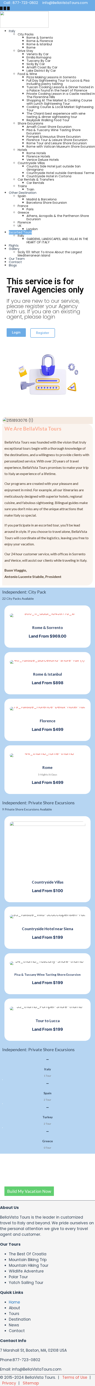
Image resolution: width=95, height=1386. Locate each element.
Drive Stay (25, 51)
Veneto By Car (38, 54)
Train (30, 189)
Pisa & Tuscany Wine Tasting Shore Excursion (54, 132)
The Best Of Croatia (27, 1254)
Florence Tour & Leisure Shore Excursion (57, 140)
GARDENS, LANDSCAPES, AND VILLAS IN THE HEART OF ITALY (57, 240)
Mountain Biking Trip (28, 1259)
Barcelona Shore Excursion (47, 202)
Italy (12, 31)
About (14, 1308)
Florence (24, 222)
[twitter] (5, 8)
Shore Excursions (30, 123)
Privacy (9, 1383)
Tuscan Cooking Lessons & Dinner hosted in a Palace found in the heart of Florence (60, 89)
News (14, 1325)
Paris (30, 209)
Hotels (22, 150)
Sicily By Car (36, 64)
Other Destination (22, 193)
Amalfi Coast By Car (42, 67)
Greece (23, 212)
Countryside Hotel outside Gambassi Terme (60, 173)
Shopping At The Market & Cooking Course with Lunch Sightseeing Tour (59, 102)
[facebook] (1, 8)
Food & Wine (27, 74)
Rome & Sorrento (40, 37)
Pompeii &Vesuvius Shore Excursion (54, 136)
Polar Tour (18, 1277)
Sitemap (31, 1383)
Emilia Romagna (39, 57)
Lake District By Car (41, 70)
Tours (14, 1313)
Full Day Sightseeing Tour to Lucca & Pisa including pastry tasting (58, 82)
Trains (22, 186)
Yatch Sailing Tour (26, 1282)
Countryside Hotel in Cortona (49, 176)
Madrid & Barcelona (42, 199)
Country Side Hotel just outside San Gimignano (54, 168)
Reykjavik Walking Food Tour (48, 120)
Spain (22, 196)
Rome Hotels (36, 153)
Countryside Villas (31, 163)
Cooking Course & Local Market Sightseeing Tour (60, 108)
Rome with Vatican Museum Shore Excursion (61, 146)
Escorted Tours (20, 232)
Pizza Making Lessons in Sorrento (51, 77)
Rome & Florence (40, 41)
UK (19, 226)
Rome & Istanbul (39, 44)
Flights (14, 245)
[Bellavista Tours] (24, 26)
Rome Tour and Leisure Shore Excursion (57, 143)
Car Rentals (35, 183)
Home (14, 1302)
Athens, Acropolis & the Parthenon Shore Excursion (58, 217)
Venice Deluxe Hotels (43, 160)
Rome (31, 47)
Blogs (13, 265)
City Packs (26, 34)
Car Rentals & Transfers (36, 179)
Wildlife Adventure (26, 1271)
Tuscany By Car (39, 61)
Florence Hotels (38, 156)
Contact (15, 262)
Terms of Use (74, 1377)
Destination (20, 1319)
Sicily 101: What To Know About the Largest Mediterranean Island (50, 254)
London (32, 229)
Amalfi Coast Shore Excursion (49, 127)
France (23, 206)
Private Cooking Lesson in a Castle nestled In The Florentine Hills (61, 95)
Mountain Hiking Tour (28, 1265)
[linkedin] (8, 8)
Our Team (17, 259)
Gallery (14, 249)
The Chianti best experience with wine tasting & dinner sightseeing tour (56, 115)
